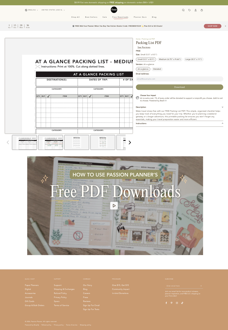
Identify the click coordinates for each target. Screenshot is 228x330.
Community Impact (120, 289)
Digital (28, 289)
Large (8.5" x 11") (194, 59)
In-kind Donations (120, 293)
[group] (24, 142)
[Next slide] (129, 142)
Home (138, 39)
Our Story (87, 285)
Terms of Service (61, 305)
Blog (85, 289)
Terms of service (71, 325)
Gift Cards (29, 301)
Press (85, 297)
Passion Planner (36, 321)
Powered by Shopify (32, 325)
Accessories (30, 293)
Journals (28, 297)
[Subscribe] (201, 286)
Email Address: (142, 73)
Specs (56, 301)
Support (57, 285)
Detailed (157, 69)
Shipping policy (85, 325)
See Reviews (144, 47)
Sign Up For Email (91, 305)
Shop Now (212, 26)
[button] (183, 10)
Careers (86, 293)
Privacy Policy (60, 297)
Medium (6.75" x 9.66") (169, 59)
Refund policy (46, 325)
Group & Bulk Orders (34, 305)
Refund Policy (60, 293)
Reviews (87, 301)
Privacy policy (59, 325)
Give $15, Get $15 (120, 285)
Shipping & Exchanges (64, 289)
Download (179, 87)
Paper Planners (32, 285)
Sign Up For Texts (91, 309)
